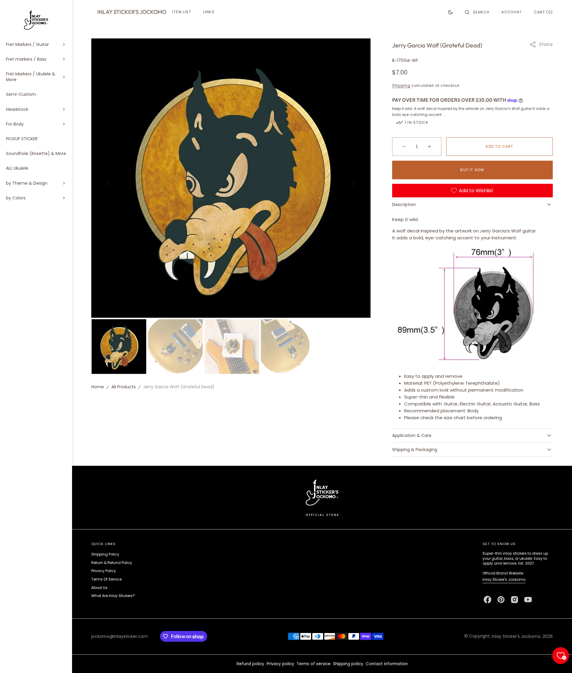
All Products (123, 387)
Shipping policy (348, 664)
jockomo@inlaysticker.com (119, 636)
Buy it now (472, 169)
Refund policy (250, 664)
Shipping (401, 85)
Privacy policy (280, 664)
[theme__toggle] (450, 12)
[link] (322, 497)
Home (97, 387)
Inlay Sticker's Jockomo (504, 579)
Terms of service (314, 664)
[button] (477, 12)
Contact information (387, 664)
